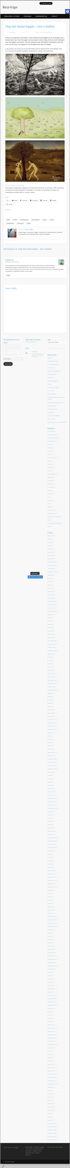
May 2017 (49, 900)
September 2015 (52, 966)
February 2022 (51, 713)
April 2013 (50, 1061)
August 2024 (50, 614)
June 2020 (50, 778)
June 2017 (50, 897)
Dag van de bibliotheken (54, 371)
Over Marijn (27, 16)
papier (29, 223)
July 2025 (49, 578)
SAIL (48, 497)
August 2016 (50, 930)
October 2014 (51, 1002)
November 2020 (51, 762)
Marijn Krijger (10, 7)
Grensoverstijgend (52, 381)
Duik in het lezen (52, 406)
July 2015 (49, 972)
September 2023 (52, 650)
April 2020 (50, 785)
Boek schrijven (51, 441)
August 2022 (50, 693)
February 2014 (51, 1028)
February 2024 (51, 634)
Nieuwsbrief (50, 480)
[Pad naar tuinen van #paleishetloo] (28, 553)
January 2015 (50, 992)
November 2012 (51, 1077)
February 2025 (51, 595)
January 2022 (50, 716)
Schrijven (50, 500)
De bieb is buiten (52, 374)
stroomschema (51, 510)
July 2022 (49, 696)
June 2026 (50, 542)
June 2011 (50, 1113)
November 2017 (51, 880)
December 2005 (51, 1136)
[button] (67, 11)
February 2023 (51, 673)
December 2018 (51, 838)
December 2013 (51, 1035)
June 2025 (50, 581)
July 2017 (49, 893)
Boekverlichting (51, 394)
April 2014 (50, 1021)
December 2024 (51, 601)
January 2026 (50, 559)
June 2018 (50, 857)
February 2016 (51, 949)
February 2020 (51, 792)
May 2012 (49, 1097)
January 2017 (50, 913)
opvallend (50, 484)
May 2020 (49, 782)
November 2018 (51, 841)
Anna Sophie (51, 431)
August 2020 (50, 772)
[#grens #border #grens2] (35, 362)
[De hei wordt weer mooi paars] (41, 525)
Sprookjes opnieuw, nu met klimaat (56, 422)
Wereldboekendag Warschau (55, 402)
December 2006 (51, 1130)
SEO (48, 503)
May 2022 (49, 703)
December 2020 (51, 759)
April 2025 (50, 588)
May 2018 (49, 861)
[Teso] (28, 497)
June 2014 (50, 1015)
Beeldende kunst (52, 438)
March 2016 (50, 946)
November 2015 (51, 959)
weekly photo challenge (53, 517)
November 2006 (51, 1133)
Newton (49, 384)
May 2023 (49, 664)
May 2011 (49, 1117)
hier (23, 192)
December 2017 (51, 877)
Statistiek (49, 507)
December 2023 (51, 641)
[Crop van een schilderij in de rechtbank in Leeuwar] (28, 515)
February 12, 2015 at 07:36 (12, 262)
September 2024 (52, 611)
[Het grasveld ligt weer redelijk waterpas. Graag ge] (28, 563)
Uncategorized (51, 513)
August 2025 (50, 575)
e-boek (44, 219)
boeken (37, 32)
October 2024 (51, 608)
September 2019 (52, 808)
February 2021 (51, 752)
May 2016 (49, 939)
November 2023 (51, 644)
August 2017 (50, 890)
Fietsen (49, 461)
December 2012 (51, 1074)
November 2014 (51, 998)
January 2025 (50, 598)
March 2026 (50, 552)
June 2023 (50, 660)
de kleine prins (24, 219)
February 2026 (51, 555)
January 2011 (50, 1120)
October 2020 (51, 765)
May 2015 (49, 979)
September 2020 (52, 769)
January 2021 (50, 756)
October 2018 (51, 844)
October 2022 (51, 687)
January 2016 (50, 952)
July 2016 (49, 933)
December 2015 (51, 956)
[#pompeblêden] (28, 523)
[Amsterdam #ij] (41, 499)
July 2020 (49, 775)
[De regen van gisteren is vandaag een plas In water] (28, 379)
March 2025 (50, 591)
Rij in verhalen (51, 419)
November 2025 (51, 565)
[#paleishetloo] (41, 550)
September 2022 (52, 690)
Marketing (45, 32)
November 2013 (51, 1038)
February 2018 (51, 870)
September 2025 (52, 572)
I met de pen (50, 412)
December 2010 (51, 1123)
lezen (41, 32)
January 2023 (50, 677)
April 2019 (50, 824)
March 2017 (50, 907)
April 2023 (50, 667)
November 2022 (51, 683)
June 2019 (50, 818)
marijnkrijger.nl (49, 188)
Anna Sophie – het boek (11, 16)
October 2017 (51, 884)
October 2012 (51, 1081)
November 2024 (51, 605)
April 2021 (50, 746)
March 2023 (50, 670)
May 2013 (49, 1057)
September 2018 (52, 847)
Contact (54, 16)
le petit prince (10, 223)
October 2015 (51, 962)
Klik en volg (8, 364)
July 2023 (49, 657)
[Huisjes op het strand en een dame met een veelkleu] (41, 405)
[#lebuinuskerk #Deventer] (28, 530)
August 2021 (50, 733)
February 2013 (51, 1067)
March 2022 (50, 710)
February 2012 (51, 1107)
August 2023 (50, 654)
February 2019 (51, 831)
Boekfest (49, 358)
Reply (8, 275)
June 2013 (50, 1054)
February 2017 (51, 910)
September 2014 (52, 1005)
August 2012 (50, 1087)
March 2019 (50, 828)
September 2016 (52, 926)
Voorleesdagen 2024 (53, 364)
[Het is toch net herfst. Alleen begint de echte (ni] (41, 369)
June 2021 (50, 739)
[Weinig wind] (41, 504)
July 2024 (49, 618)
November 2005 (51, 1140)
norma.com (21, 223)
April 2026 (50, 549)
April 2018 (50, 864)
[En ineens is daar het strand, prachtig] (28, 487)
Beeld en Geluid (51, 434)
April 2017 (50, 903)
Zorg (48, 526)
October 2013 (51, 1041)
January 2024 (50, 637)
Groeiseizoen (51, 368)
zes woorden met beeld (53, 523)
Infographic (50, 467)
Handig (49, 464)
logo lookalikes (51, 474)
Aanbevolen (50, 377)
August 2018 (50, 851)
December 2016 (51, 916)
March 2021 (50, 749)
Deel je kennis (51, 457)
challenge (50, 448)
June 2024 (50, 621)
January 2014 (50, 1031)
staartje (8, 260)
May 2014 (49, 1018)
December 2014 (51, 995)
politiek (49, 490)
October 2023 (51, 647)
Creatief (49, 451)
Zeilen (49, 520)
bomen (15, 219)
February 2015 (51, 989)
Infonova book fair (52, 409)
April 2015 (50, 982)
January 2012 (50, 1110)
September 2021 (52, 729)
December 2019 (51, 798)
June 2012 (50, 1094)
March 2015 (50, 985)
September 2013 (52, 1044)
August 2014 (50, 1008)
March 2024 (50, 631)
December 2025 (51, 562)
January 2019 (50, 834)
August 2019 (50, 811)
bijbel (8, 219)
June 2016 (50, 936)
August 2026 (50, 536)
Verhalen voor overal (53, 387)
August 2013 (50, 1048)
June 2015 (50, 975)
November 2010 (51, 1126)
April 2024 (50, 627)
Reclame (50, 32)
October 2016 (51, 923)
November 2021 (51, 723)
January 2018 (50, 874)
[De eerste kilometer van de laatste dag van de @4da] (41, 538)
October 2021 (51, 726)
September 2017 (52, 887)
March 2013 (50, 1064)
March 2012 (50, 1103)
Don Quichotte (35, 219)
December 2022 (51, 680)
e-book (52, 219)
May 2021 (49, 742)
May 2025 (49, 585)
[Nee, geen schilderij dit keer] (41, 561)
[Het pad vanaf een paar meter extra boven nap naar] (28, 440)
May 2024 (49, 624)
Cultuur (49, 454)
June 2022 (50, 700)
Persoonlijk (50, 487)
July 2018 (49, 854)
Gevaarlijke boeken (52, 361)
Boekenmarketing (41, 16)
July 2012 (49, 1090)
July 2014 (49, 1012)
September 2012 (52, 1084)
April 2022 (50, 706)
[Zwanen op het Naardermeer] (41, 511)
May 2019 (49, 821)
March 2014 (50, 1025)
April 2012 (50, 1100)
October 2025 (51, 568)
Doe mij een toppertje (53, 415)
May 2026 (49, 545)
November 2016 (51, 920)
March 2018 (50, 867)
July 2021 (49, 736)
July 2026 (49, 539)
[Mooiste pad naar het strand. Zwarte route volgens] (41, 489)
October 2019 (51, 805)
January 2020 (50, 795)
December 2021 (51, 719)
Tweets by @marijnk (30, 342)
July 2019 (49, 815)
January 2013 (50, 1071)
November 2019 (51, 802)
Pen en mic (50, 391)
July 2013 (49, 1051)
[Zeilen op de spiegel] (28, 505)
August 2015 (50, 969)
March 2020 (50, 788)
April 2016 (50, 943)
